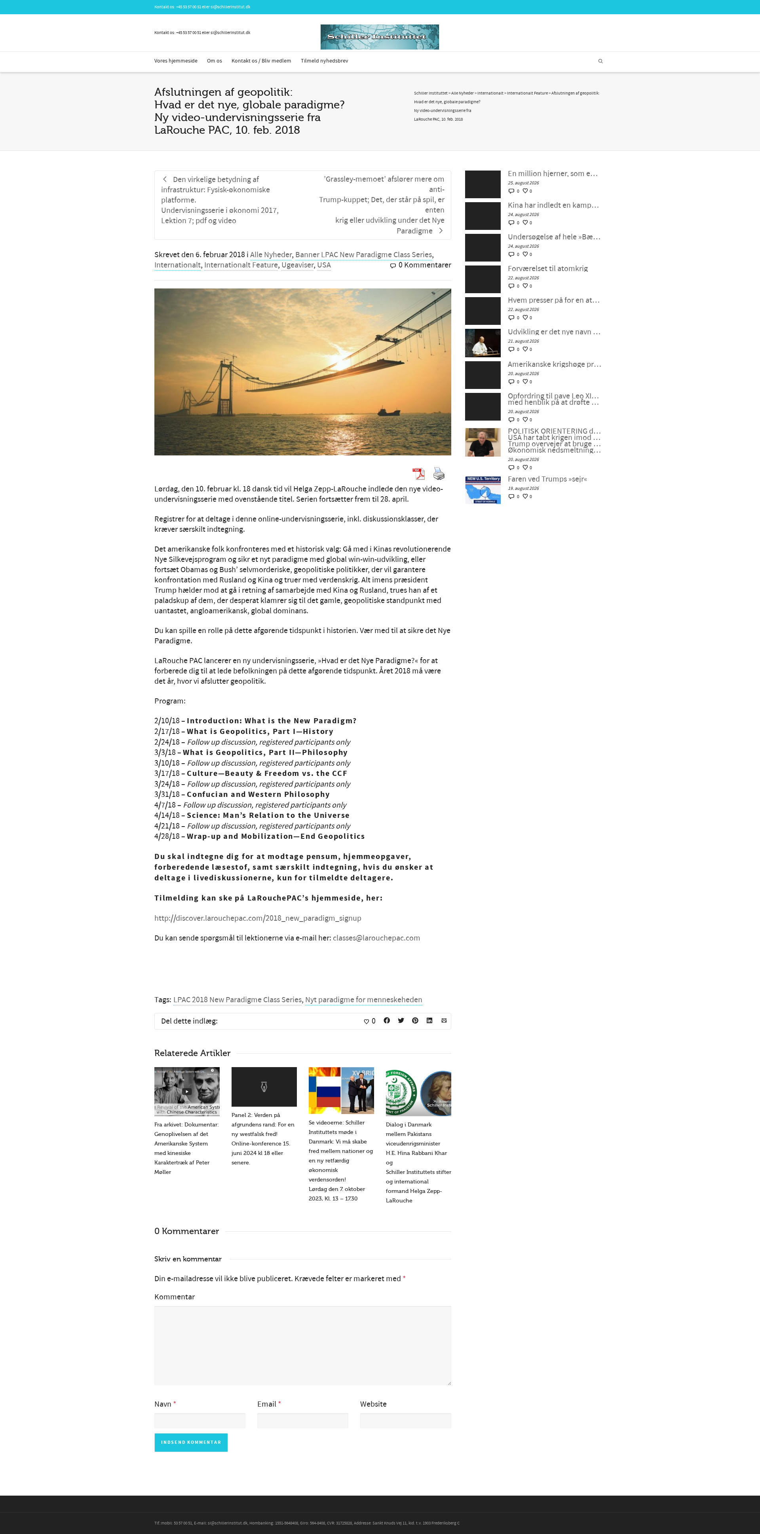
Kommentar (174, 1297)
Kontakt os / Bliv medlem (261, 60)
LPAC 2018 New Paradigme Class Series (237, 1000)
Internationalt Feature (241, 265)
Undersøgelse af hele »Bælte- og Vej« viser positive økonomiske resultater (555, 237)
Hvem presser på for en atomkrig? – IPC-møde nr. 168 (555, 300)
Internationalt (177, 265)
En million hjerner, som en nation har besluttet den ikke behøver (555, 174)
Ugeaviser (297, 265)
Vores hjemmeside (176, 60)
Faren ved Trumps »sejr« (547, 479)
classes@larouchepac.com (376, 938)
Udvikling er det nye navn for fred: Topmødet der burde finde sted (555, 332)
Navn (162, 1404)
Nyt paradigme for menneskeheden (363, 1000)
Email (266, 1404)
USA (324, 265)
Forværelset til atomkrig (548, 268)
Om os (214, 60)
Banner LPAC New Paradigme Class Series (363, 255)
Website (373, 1404)
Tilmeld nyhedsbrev (324, 60)
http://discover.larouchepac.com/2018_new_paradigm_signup (257, 918)
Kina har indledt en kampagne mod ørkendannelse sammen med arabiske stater (555, 205)
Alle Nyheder (271, 255)
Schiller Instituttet (431, 93)
